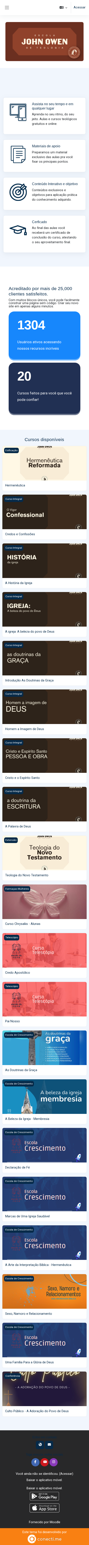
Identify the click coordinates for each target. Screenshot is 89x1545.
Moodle (55, 1522)
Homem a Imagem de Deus (24, 729)
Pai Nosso (12, 1021)
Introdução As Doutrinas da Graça (29, 680)
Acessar (80, 7)
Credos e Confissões (20, 534)
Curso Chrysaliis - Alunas (22, 924)
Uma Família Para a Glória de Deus (29, 1362)
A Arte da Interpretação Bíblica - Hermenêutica (38, 1265)
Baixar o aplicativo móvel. (44, 1480)
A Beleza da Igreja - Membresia (27, 1119)
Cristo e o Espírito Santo (22, 778)
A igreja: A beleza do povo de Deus (29, 632)
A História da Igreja (18, 583)
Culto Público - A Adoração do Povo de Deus (37, 1411)
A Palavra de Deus (18, 826)
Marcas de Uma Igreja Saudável (27, 1216)
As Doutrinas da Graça (21, 1070)
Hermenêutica (15, 485)
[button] (63, 7)
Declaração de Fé (17, 1167)
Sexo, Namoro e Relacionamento (28, 1314)
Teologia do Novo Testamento (26, 875)
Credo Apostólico (17, 973)
